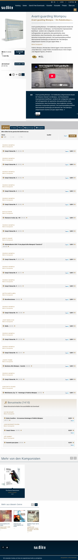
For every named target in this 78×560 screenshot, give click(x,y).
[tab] (5, 127)
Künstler (49, 5)
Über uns (72, 5)
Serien (25, 5)
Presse (64, 5)
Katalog (18, 5)
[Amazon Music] (16, 74)
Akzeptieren (64, 557)
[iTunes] (19, 74)
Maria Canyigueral (36, 44)
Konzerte (57, 5)
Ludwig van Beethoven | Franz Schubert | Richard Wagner (33, 529)
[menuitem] (18, 6)
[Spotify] (13, 74)
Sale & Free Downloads (36, 5)
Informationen (72, 557)
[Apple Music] (10, 74)
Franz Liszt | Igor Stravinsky (5, 527)
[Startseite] (7, 7)
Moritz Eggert (12, 492)
